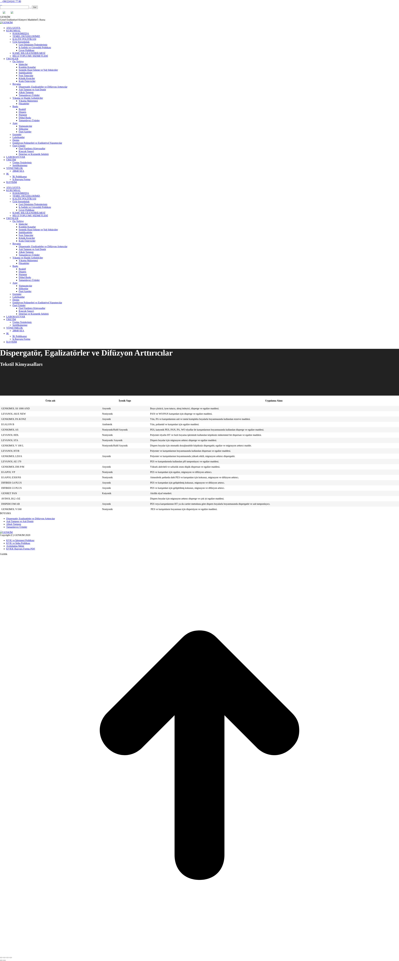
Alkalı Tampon (13, 524)
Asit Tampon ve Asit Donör (20, 521)
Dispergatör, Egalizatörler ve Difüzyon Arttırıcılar (30, 518)
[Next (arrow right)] (4, 960)
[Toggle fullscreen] (7, 957)
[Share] (4, 957)
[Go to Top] (199, 954)
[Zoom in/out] (10, 957)
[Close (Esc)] (1, 957)
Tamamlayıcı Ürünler (16, 527)
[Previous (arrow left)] (1, 960)
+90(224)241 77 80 (11, 1)
